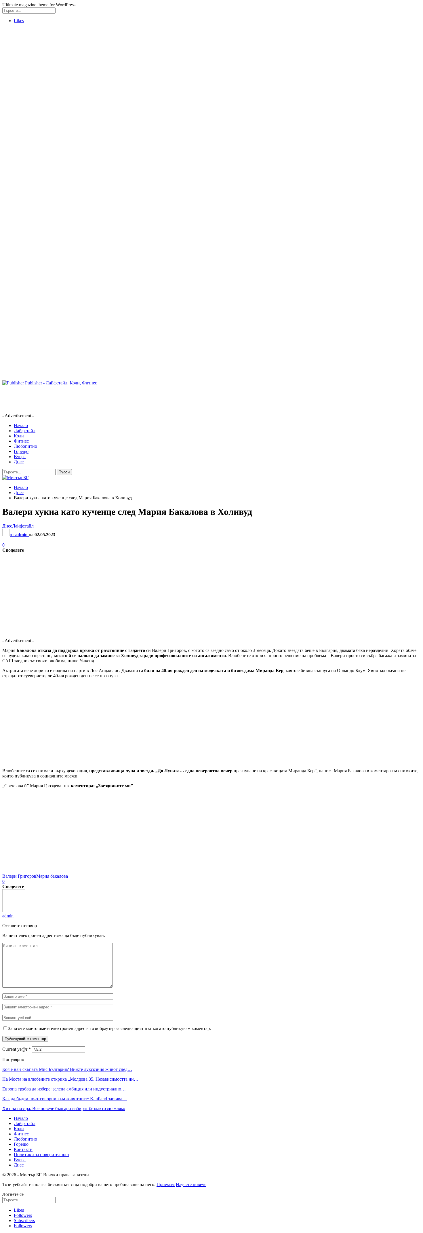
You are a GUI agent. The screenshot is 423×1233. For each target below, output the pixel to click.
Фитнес (21, 441)
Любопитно (25, 446)
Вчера (20, 456)
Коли (19, 435)
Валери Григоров (19, 876)
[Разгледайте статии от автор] (13, 910)
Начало (21, 425)
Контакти (23, 1149)
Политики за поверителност (41, 1154)
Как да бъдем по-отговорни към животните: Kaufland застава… (64, 1098)
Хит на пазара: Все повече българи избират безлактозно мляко (63, 1108)
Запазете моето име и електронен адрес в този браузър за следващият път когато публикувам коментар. (109, 1028)
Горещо (21, 451)
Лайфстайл (24, 430)
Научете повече (191, 1184)
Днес (19, 461)
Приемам (166, 1184)
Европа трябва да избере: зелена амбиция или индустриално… (64, 1088)
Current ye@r (16, 1049)
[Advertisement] (25, 114)
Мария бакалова (52, 876)
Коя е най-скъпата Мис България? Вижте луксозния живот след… (67, 1069)
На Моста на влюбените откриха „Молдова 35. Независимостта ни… (70, 1079)
